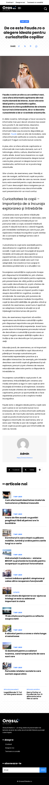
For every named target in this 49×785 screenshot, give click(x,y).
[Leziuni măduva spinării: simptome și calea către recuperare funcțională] (7, 573)
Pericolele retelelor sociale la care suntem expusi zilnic (23, 672)
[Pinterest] (30, 46)
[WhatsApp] (36, 46)
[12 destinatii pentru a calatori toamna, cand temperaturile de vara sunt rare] (7, 645)
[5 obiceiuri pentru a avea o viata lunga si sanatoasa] (7, 628)
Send (43, 770)
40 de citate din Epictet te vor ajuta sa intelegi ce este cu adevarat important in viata (25, 598)
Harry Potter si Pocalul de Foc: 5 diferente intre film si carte (34, 695)
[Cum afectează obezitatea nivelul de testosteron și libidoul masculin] (7, 494)
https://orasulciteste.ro (24, 458)
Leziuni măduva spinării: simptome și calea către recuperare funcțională (24, 580)
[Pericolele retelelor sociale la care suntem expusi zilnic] (7, 665)
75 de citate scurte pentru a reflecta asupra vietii (24, 617)
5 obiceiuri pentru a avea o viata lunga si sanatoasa (25, 635)
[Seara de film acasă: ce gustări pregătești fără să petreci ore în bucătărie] (7, 512)
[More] (39, 469)
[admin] (24, 444)
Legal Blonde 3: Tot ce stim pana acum (13, 693)
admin (24, 453)
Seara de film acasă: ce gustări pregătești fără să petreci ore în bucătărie (22, 520)
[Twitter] (24, 46)
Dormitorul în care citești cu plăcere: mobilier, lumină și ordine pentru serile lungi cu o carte (25, 540)
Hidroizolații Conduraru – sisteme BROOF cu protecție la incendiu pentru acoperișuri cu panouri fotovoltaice (25, 561)
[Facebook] (18, 46)
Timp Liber (24, 21)
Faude (14, 134)
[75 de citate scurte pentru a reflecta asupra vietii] (7, 610)
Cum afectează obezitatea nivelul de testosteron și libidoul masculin (25, 501)
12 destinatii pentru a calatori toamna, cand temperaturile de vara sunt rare (25, 653)
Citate (16, 592)
